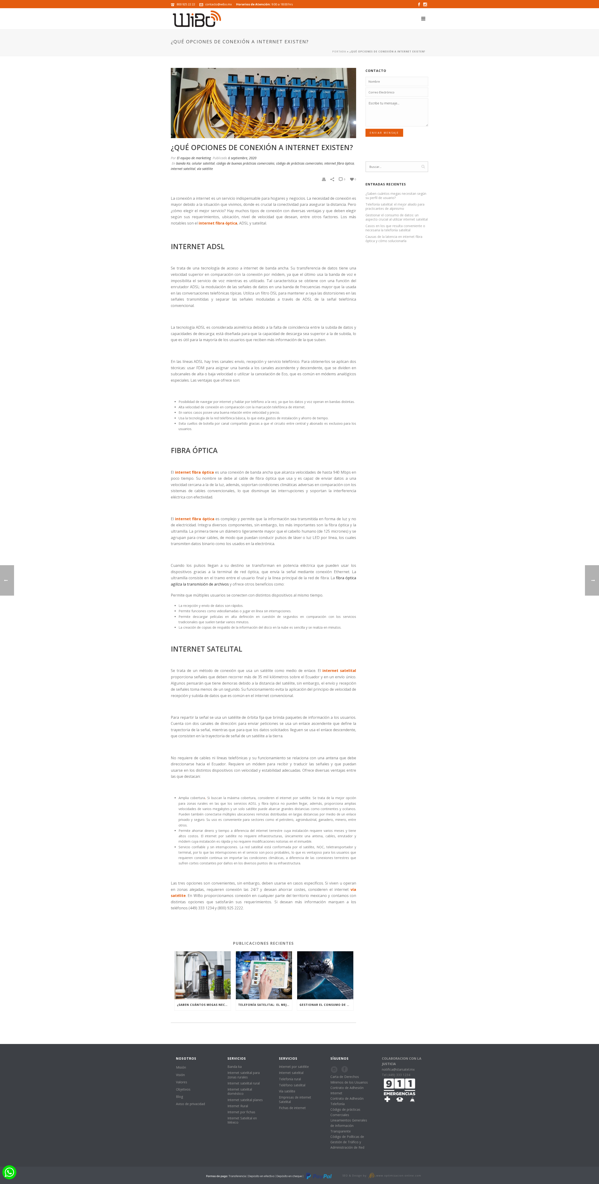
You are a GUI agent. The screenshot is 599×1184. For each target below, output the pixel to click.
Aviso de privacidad (190, 1104)
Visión (180, 1075)
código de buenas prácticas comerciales (245, 163)
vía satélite (205, 168)
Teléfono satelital (292, 1085)
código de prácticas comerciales (299, 163)
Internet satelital (291, 1072)
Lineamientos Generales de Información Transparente (348, 1125)
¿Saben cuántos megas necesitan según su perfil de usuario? (204, 1005)
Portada (339, 51)
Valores (181, 1082)
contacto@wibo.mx (218, 4)
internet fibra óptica (339, 163)
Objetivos (183, 1089)
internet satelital (183, 168)
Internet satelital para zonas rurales (243, 1074)
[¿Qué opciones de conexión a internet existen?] (263, 103)
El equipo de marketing (194, 158)
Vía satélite (287, 1091)
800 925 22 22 (186, 4)
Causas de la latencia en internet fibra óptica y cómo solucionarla (393, 239)
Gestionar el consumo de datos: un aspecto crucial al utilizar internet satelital (326, 1005)
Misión (181, 1067)
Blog (179, 1096)
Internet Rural (237, 1106)
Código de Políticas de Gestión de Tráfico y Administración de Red (347, 1142)
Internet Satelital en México (242, 1120)
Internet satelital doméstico (239, 1091)
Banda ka (234, 1066)
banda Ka (183, 163)
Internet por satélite (294, 1066)
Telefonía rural (290, 1079)
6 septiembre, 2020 (242, 158)
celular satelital (203, 163)
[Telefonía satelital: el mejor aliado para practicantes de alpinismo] (264, 975)
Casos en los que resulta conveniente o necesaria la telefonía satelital (395, 228)
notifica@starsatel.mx (398, 1069)
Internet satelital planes (245, 1100)
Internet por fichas (241, 1112)
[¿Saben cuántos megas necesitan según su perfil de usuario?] (203, 975)
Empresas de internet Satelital (295, 1099)
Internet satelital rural (243, 1083)
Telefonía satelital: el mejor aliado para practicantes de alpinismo (265, 1005)
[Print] (324, 179)
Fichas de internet (292, 1108)
